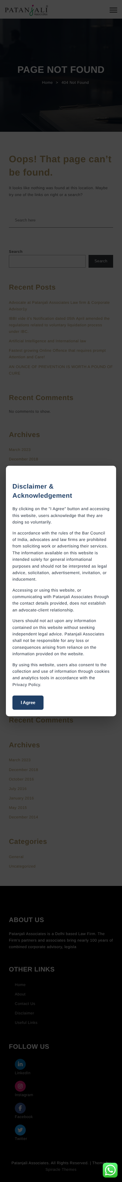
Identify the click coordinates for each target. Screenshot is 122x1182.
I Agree (28, 702)
